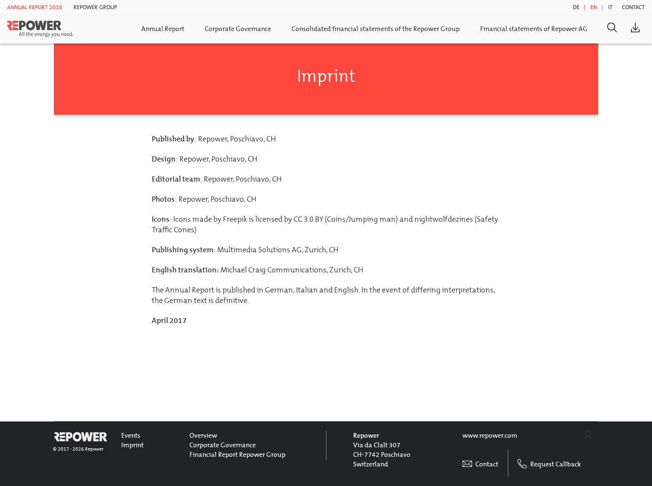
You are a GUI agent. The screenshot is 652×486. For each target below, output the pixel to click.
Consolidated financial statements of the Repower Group (376, 28)
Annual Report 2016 (35, 7)
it (610, 7)
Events (130, 435)
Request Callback (555, 464)
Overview (203, 435)
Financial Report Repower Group (237, 454)
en (593, 7)
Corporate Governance (238, 28)
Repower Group (95, 7)
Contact (633, 7)
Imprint (132, 445)
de (576, 7)
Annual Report (162, 28)
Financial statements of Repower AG (534, 28)
